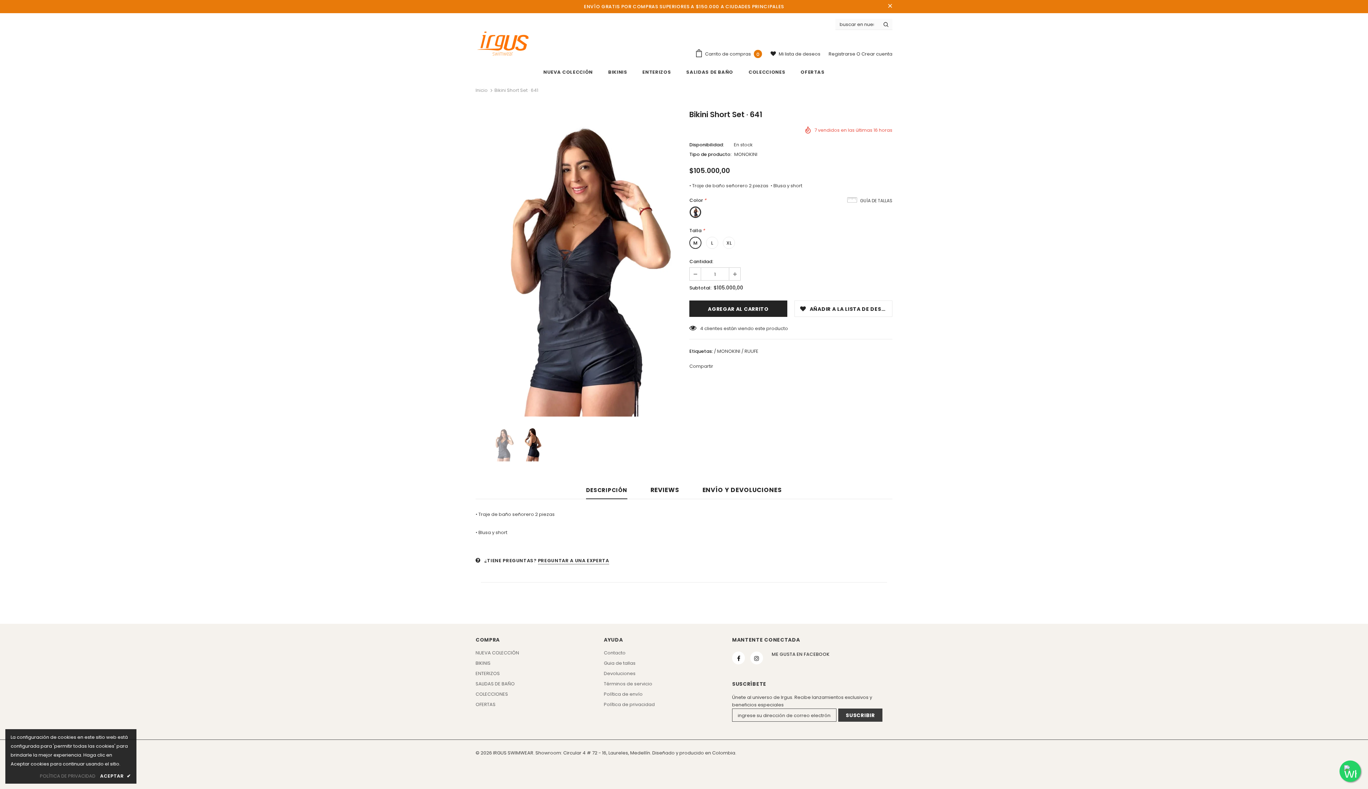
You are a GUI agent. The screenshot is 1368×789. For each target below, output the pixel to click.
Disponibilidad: (706, 144)
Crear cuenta (876, 54)
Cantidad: (701, 261)
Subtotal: (700, 287)
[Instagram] (756, 658)
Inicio (482, 90)
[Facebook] (738, 658)
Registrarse (842, 54)
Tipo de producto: (710, 154)
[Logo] (503, 44)
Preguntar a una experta (573, 560)
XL (729, 243)
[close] (889, 6)
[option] (577, 264)
